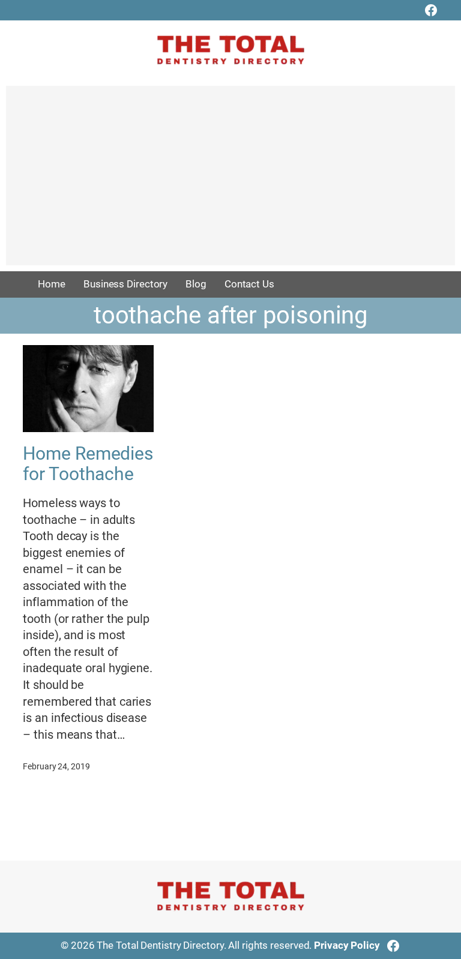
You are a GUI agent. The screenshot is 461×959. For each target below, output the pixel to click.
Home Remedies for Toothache (88, 463)
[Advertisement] (230, 181)
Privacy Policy (347, 945)
